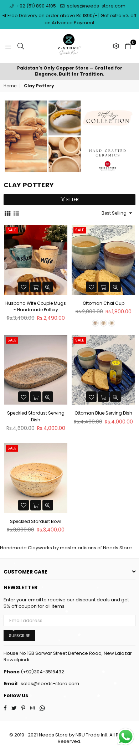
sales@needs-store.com (95, 5)
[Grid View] (7, 213)
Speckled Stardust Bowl (35, 521)
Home (10, 86)
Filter (72, 199)
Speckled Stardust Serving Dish (36, 416)
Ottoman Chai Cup (103, 303)
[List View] (16, 213)
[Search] (20, 46)
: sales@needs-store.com (48, 683)
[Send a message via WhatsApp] (125, 736)
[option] (69, 71)
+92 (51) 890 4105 (35, 5)
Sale (11, 230)
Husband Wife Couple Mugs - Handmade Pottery (35, 306)
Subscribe (19, 635)
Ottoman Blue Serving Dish (103, 413)
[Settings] (115, 46)
